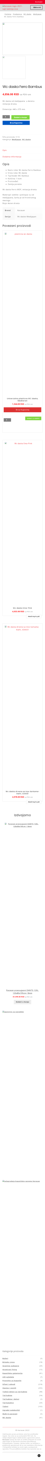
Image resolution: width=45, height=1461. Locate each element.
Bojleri (5, 1358)
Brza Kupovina (16, 123)
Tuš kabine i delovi (11, 1399)
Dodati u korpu (20, 117)
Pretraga (22, 1457)
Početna (8, 14)
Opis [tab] (5, 150)
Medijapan (37, 14)
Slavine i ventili (9, 1388)
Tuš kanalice (8, 1403)
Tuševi (5, 1406)
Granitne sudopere (11, 1366)
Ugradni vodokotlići (11, 1410)
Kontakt (38, 2)
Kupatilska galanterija (12, 1373)
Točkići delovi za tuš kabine (15, 1392)
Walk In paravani (10, 1414)
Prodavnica (17, 14)
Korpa (35, 1455)
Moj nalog (7, 1457)
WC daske (27, 14)
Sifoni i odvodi (9, 1384)
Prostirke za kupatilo (12, 1381)
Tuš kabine (7, 1395)
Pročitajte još (34, 616)
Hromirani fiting (10, 1370)
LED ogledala (8, 1377)
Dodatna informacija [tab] (12, 156)
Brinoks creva (9, 1362)
